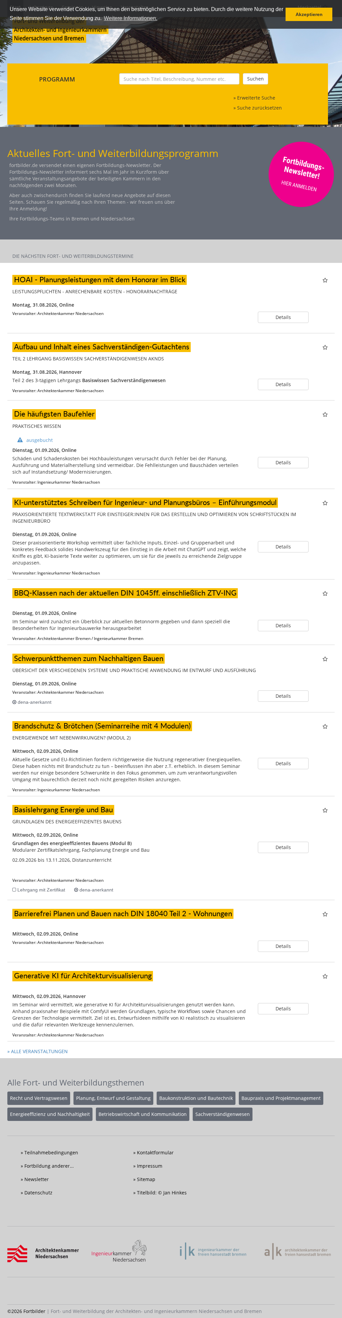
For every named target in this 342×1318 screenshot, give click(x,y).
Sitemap (146, 1179)
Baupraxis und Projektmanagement (281, 1098)
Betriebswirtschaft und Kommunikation (143, 1114)
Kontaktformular (155, 1152)
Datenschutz (38, 1192)
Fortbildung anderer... (49, 1166)
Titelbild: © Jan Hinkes (162, 1192)
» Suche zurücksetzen (257, 108)
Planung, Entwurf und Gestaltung (113, 1098)
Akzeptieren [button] (309, 14)
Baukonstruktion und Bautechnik (196, 1098)
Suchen (255, 78)
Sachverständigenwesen (222, 1114)
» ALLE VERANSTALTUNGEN (37, 1051)
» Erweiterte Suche (254, 98)
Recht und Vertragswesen (38, 1098)
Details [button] (283, 317)
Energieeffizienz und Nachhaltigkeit (50, 1114)
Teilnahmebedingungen (51, 1152)
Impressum (149, 1166)
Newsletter (36, 1179)
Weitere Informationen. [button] (130, 18)
